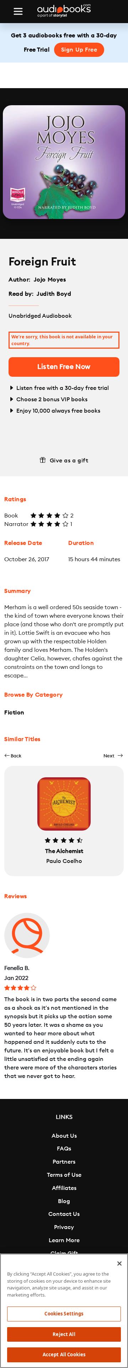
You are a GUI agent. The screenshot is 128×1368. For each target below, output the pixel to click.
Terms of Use (64, 1175)
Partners (64, 1162)
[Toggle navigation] (18, 11)
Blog (64, 1201)
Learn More (64, 1240)
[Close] (119, 1263)
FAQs (64, 1149)
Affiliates (64, 1188)
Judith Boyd (54, 294)
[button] (12, 755)
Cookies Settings (63, 1313)
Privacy (64, 1227)
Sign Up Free (79, 50)
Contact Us (64, 1214)
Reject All (64, 1334)
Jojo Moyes (50, 280)
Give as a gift (69, 460)
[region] (64, 1311)
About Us (64, 1136)
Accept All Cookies (64, 1354)
